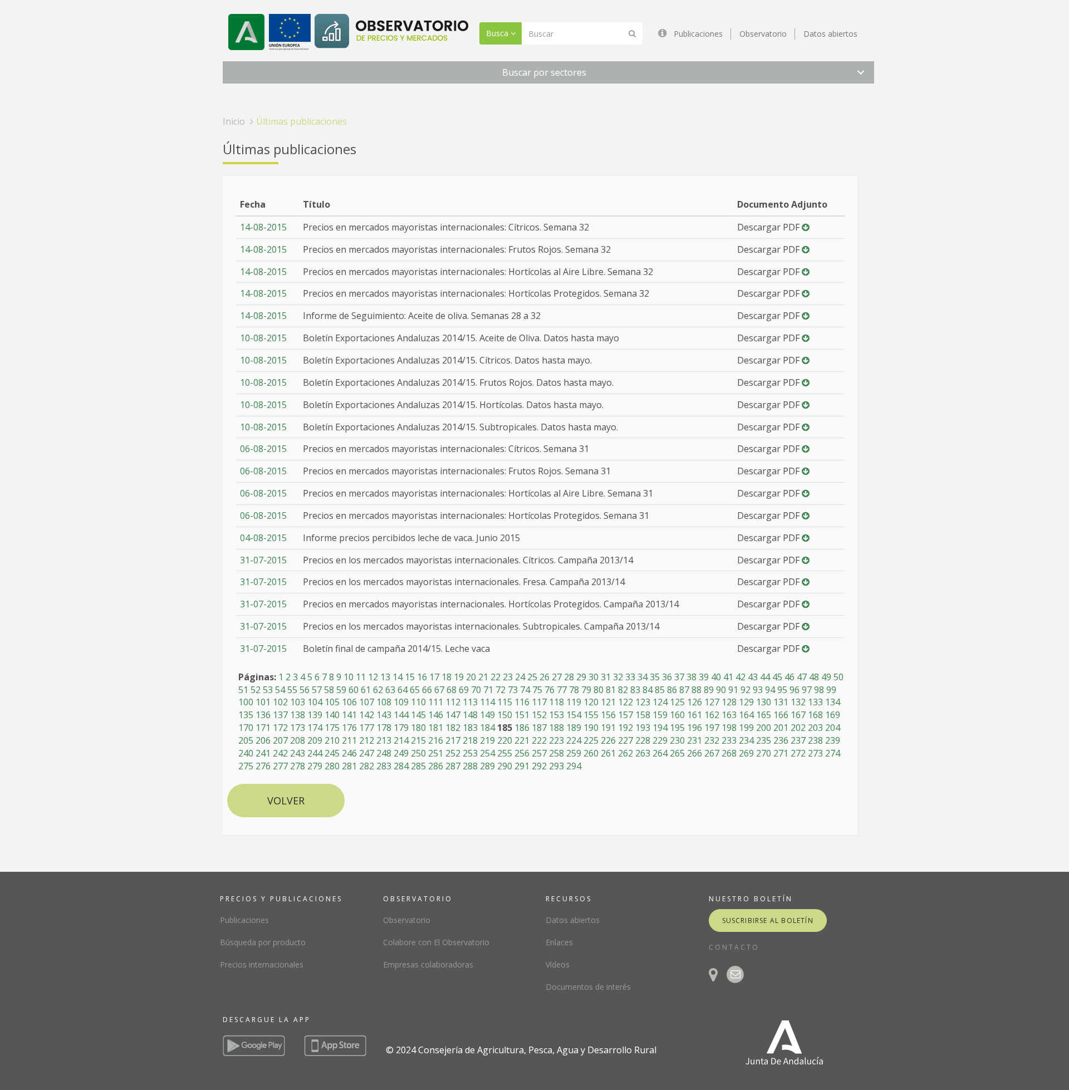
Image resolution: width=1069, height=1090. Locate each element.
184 (487, 727)
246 (349, 753)
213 (383, 740)
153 (556, 715)
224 (573, 740)
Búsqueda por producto (263, 942)
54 (280, 690)
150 (504, 715)
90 (721, 690)
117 (539, 702)
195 (677, 727)
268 (729, 753)
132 (798, 702)
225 (591, 740)
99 (831, 690)
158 (642, 715)
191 (608, 727)
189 (573, 727)
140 (332, 715)
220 (504, 740)
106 (349, 702)
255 (504, 753)
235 (763, 740)
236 (780, 740)
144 (401, 715)
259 (573, 753)
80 (599, 690)
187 (539, 727)
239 (832, 740)
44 (765, 677)
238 (815, 740)
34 (643, 677)
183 (470, 727)
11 (361, 677)
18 (447, 677)
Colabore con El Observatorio (436, 942)
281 (349, 766)
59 (341, 690)
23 (508, 677)
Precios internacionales (261, 964)
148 (470, 715)
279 (314, 766)
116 (521, 702)
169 (832, 715)
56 (305, 690)
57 (317, 690)
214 (401, 740)
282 (366, 766)
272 (798, 753)
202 (798, 727)
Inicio (234, 121)
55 (292, 690)
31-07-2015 (263, 560)
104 (314, 702)
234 (746, 740)
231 (694, 740)
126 (694, 702)
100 (245, 702)
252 (452, 753)
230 (677, 740)
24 (520, 677)
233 (729, 740)
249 (401, 753)
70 (476, 690)
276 (263, 766)
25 (532, 677)
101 (263, 702)
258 (556, 753)
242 (280, 753)
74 (525, 690)
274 (832, 753)
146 (435, 715)
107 (366, 702)
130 (763, 702)
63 (390, 690)
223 (556, 740)
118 (556, 702)
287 (452, 766)
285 (418, 766)
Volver (286, 800)
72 (501, 690)
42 (740, 677)
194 (660, 727)
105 (332, 702)
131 (780, 702)
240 (245, 753)
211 (349, 740)
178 (383, 727)
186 (521, 727)
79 (586, 690)
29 (581, 677)
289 (487, 766)
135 (245, 715)
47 (802, 677)
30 (594, 677)
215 (418, 740)
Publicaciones (698, 33)
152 (539, 715)
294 (573, 766)
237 (798, 740)
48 (814, 677)
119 (573, 702)
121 (608, 702)
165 (763, 715)
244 (314, 753)
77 (562, 690)
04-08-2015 (263, 538)
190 (591, 727)
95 (782, 690)
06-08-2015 (263, 449)
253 (470, 753)
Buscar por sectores (544, 72)
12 (373, 677)
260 (591, 753)
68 (452, 690)
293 (556, 766)
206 (263, 740)
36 (667, 677)
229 (660, 740)
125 (677, 702)
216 (435, 740)
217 (452, 740)
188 (556, 727)
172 (280, 727)
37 (679, 677)
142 (366, 715)
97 (807, 690)
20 (471, 677)
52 (256, 690)
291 (521, 766)
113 (470, 702)
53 (268, 690)
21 (483, 677)
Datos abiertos (830, 33)
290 (504, 766)
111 (435, 702)
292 (539, 766)
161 (694, 715)
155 (591, 715)
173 (297, 727)
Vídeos (558, 964)
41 (728, 677)
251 (435, 753)
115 (504, 702)
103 (297, 702)
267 (711, 753)
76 (550, 690)
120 (591, 702)
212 (366, 740)
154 (573, 715)
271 (780, 753)
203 (815, 727)
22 (496, 677)
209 (314, 740)
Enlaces (559, 942)
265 (677, 753)
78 (574, 690)
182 (452, 727)
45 (777, 677)
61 (366, 690)
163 (729, 715)
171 (263, 727)
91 (733, 690)
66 (427, 690)
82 (623, 690)
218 (470, 740)
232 (711, 740)
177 (366, 727)
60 (354, 690)
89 (709, 690)
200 (763, 727)
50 (838, 677)
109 (401, 702)
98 (819, 690)
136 (263, 715)
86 (672, 690)
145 (418, 715)
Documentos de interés (588, 986)
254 (487, 753)
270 (763, 753)
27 (557, 677)
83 (635, 690)
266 (694, 753)
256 (521, 753)
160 (677, 715)
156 (608, 715)
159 (660, 715)
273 (815, 753)
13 (385, 677)
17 (434, 677)
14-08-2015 (263, 227)
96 (795, 690)
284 (401, 766)
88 (697, 690)
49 (826, 677)
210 (332, 740)
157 (625, 715)
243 (297, 753)
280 (332, 766)
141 (349, 715)
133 (815, 702)
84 (648, 690)
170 (245, 727)
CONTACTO (734, 947)
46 (789, 677)
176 (349, 727)
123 (642, 702)
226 (608, 740)
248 (383, 753)
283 (383, 766)
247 (366, 753)
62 (378, 690)
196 (694, 727)
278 (297, 766)
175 (332, 727)
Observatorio (763, 33)
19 (459, 677)
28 (569, 677)
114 (487, 702)
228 (642, 740)
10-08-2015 (263, 338)
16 (422, 677)
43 (753, 677)
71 (488, 690)
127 (711, 702)
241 (263, 753)
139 (314, 715)
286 (435, 766)
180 (418, 727)
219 (487, 740)
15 (410, 677)
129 (746, 702)
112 (452, 702)
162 (711, 715)
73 (513, 690)
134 (832, 702)
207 (280, 740)
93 (758, 690)
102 (280, 702)
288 (470, 766)
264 (660, 753)
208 (297, 740)
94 (770, 690)
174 (314, 727)
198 (729, 727)
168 (815, 715)
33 (630, 677)
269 (746, 753)
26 (545, 677)
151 (521, 715)
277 (280, 766)
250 (418, 753)
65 (415, 690)
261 (608, 753)
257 (539, 753)
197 (711, 727)
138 (297, 715)
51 (243, 690)
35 (655, 677)
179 (401, 727)
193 (642, 727)
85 (660, 690)
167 (798, 715)
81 (611, 690)
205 (245, 740)
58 (329, 690)
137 (280, 715)
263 (642, 753)
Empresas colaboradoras (428, 964)
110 (418, 702)
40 (716, 677)
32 (618, 677)
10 (349, 677)
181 (435, 727)
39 (704, 677)
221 (521, 740)
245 (332, 753)
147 (452, 715)
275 (245, 766)
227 (625, 740)
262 (625, 753)
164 (746, 715)
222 (539, 740)
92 (746, 690)
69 (464, 690)
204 (832, 727)
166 (780, 715)
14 (398, 677)
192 (625, 727)
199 (746, 727)
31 (606, 677)
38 (691, 677)
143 (383, 715)
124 (660, 702)
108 (383, 702)
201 (780, 727)
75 (537, 690)
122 (625, 702)
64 (403, 690)
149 (487, 715)
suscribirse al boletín (767, 920)
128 (729, 702)
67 (439, 690)
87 (684, 690)
